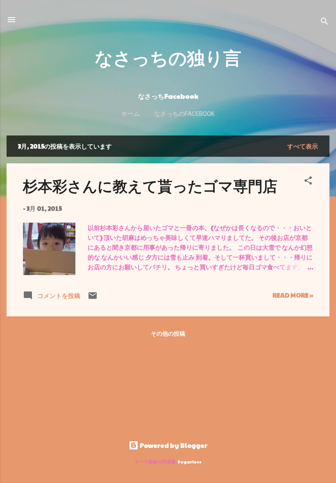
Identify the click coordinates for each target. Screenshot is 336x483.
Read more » (292, 295)
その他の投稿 (168, 333)
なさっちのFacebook (184, 113)
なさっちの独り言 (168, 57)
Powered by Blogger (172, 445)
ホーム (130, 113)
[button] (308, 182)
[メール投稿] (93, 297)
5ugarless (190, 461)
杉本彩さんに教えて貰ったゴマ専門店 (150, 185)
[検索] (324, 22)
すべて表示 (302, 146)
